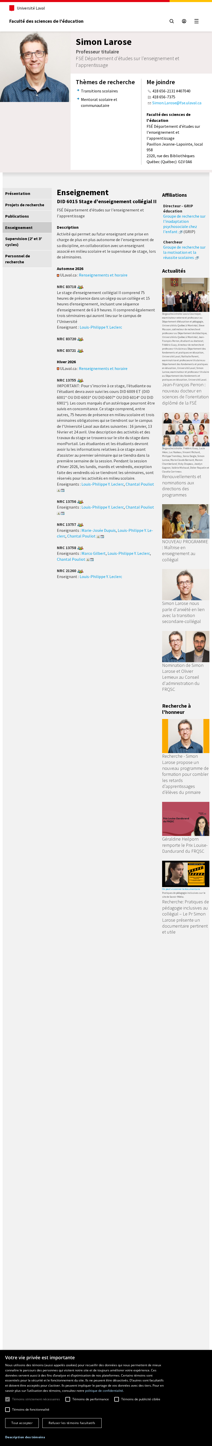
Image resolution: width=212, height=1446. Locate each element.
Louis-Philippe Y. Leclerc (101, 327)
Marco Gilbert (93, 553)
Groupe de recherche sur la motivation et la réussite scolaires (184, 252)
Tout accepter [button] (22, 1423)
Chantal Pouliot (140, 484)
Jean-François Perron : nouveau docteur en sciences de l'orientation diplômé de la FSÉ (185, 394)
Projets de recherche (24, 204)
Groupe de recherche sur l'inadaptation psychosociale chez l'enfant (184, 224)
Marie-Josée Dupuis (98, 530)
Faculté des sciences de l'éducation (46, 21)
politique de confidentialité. (104, 1390)
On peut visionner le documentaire (181, 889)
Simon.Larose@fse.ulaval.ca (176, 102)
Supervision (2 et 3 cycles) (23, 241)
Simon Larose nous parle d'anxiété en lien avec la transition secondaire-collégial (183, 612)
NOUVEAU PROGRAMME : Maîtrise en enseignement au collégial (185, 551)
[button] (25, 1437)
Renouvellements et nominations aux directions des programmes (181, 485)
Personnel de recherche (17, 258)
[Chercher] (171, 21)
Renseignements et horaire (103, 275)
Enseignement (19, 227)
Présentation (17, 193)
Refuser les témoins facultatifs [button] (72, 1423)
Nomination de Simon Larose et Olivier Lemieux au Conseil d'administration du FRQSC (182, 677)
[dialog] (106, 1398)
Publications (17, 216)
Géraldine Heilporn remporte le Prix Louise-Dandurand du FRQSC (185, 845)
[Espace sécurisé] (184, 21)
